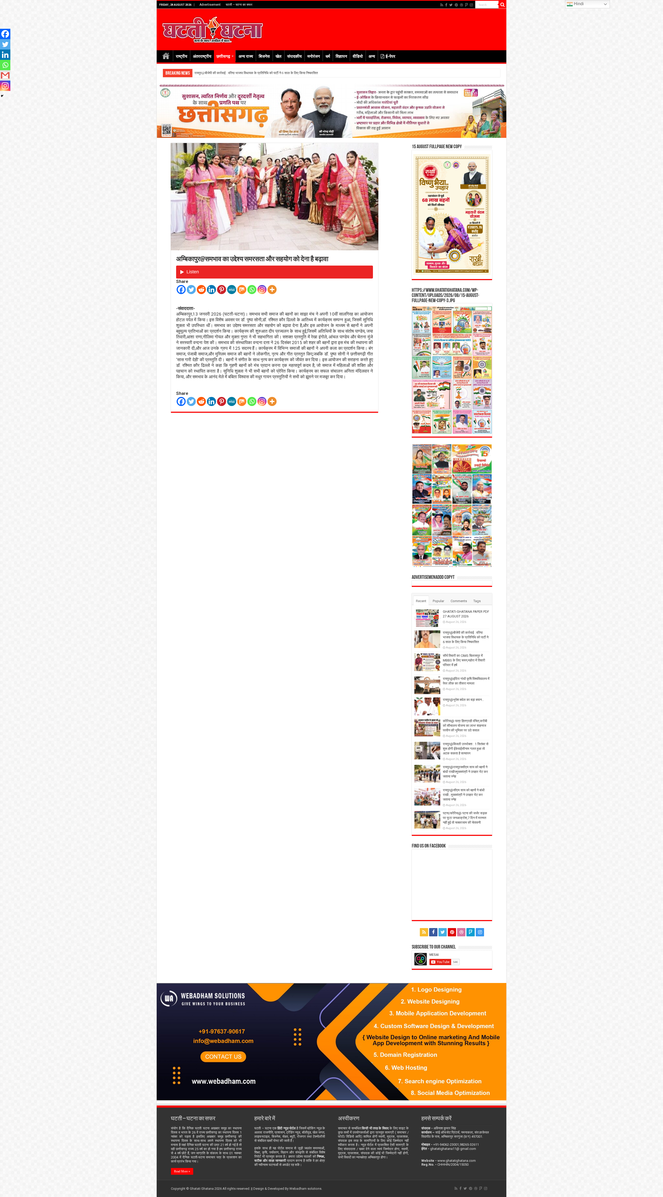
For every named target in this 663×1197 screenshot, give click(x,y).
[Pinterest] (456, 5)
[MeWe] (231, 289)
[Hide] (2, 96)
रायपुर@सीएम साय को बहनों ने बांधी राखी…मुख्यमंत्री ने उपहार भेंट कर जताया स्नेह (464, 794)
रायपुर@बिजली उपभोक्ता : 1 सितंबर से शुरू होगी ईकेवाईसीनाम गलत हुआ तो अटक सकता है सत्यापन (465, 748)
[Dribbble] (461, 5)
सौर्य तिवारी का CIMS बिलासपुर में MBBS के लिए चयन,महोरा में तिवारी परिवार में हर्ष (243, 73)
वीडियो (358, 56)
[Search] (502, 5)
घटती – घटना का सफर (239, 4)
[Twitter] (451, 5)
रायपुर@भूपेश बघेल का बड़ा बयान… (463, 700)
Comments (459, 601)
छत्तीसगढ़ (223, 56)
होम (166, 55)
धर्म (328, 56)
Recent (421, 601)
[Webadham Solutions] (331, 1041)
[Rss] (442, 5)
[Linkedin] (211, 289)
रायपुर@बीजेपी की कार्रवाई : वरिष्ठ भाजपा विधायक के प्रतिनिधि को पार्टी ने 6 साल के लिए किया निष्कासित (465, 637)
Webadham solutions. (305, 1189)
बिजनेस (264, 56)
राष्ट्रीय (181, 56)
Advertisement (210, 4)
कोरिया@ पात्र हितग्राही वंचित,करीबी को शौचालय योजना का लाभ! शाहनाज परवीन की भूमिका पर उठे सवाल (465, 725)
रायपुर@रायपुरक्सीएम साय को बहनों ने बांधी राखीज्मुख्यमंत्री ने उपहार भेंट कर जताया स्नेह (465, 771)
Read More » (182, 1171)
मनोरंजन (313, 56)
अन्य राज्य (246, 56)
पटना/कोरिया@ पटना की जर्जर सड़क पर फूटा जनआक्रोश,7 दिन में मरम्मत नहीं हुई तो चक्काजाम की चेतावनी (465, 817)
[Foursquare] (466, 5)
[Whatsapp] (251, 289)
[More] (272, 289)
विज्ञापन (341, 56)
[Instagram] (261, 289)
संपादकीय (294, 56)
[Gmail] (5, 75)
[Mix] (241, 289)
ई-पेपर (390, 56)
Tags (477, 601)
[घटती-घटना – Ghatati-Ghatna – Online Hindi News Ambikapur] (212, 28)
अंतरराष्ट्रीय (202, 56)
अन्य (372, 56)
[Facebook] (446, 5)
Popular (438, 601)
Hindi (578, 4)
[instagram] (471, 5)
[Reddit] (201, 289)
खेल (279, 56)
